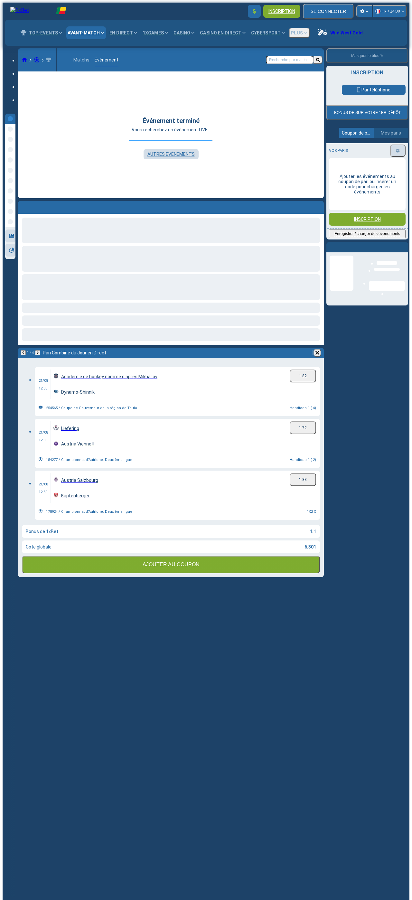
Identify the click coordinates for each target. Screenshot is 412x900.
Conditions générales (363, 186)
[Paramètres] (364, 11)
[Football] (37, 59)
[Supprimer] (317, 353)
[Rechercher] (318, 60)
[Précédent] (23, 352)
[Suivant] (37, 352)
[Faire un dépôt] (254, 11)
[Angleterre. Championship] (48, 59)
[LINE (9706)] (24, 59)
